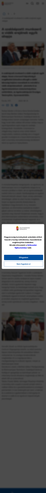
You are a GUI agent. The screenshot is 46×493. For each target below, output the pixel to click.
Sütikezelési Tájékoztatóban (26, 246)
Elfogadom (23, 257)
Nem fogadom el (23, 264)
